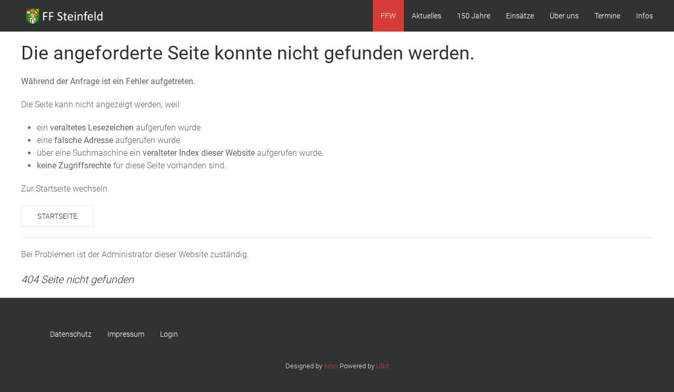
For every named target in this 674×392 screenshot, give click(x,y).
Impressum (125, 334)
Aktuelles (426, 16)
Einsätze (520, 16)
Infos (644, 16)
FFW (388, 16)
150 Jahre (473, 16)
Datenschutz (71, 334)
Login (169, 334)
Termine (607, 16)
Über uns (564, 16)
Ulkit (382, 366)
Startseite (57, 216)
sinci (331, 366)
